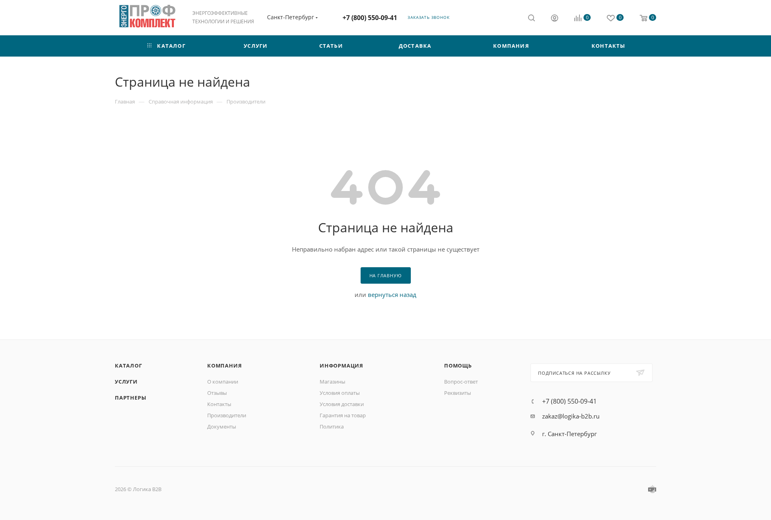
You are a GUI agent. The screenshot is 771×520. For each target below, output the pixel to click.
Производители (226, 415)
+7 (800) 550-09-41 (370, 17)
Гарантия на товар (343, 415)
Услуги (126, 381)
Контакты (219, 404)
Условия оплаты (340, 392)
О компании (222, 381)
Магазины (332, 381)
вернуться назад (392, 294)
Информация (341, 365)
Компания (224, 365)
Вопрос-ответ (461, 381)
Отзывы (217, 392)
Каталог (128, 365)
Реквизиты (457, 392)
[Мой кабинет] (554, 19)
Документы (221, 426)
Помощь (458, 365)
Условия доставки (342, 404)
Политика (332, 426)
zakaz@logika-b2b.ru (571, 416)
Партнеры (130, 397)
